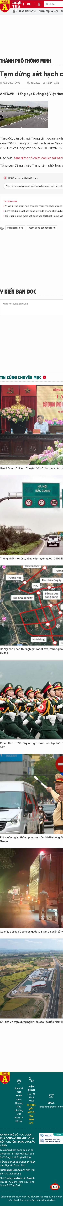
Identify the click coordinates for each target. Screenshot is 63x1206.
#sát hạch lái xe (15, 227)
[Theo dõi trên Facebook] (24, 4)
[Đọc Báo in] (40, 4)
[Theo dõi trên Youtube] (29, 4)
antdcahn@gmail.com (51, 1106)
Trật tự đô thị (27, 11)
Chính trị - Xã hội (48, 11)
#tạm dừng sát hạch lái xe (41, 227)
